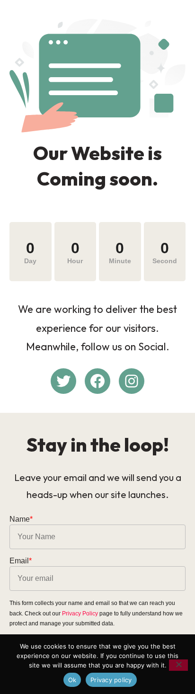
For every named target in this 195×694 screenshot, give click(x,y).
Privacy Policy (80, 613)
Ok (72, 680)
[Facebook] (97, 381)
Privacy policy (111, 680)
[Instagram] (131, 381)
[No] (178, 665)
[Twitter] (63, 381)
